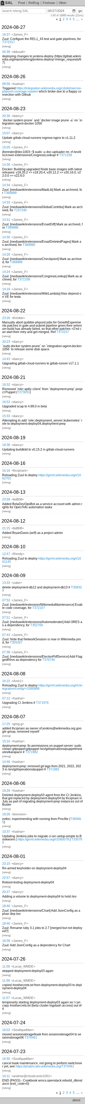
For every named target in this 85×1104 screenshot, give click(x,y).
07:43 (6, 635)
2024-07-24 (13, 1022)
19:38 (6, 445)
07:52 (6, 600)
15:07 (6, 133)
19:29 (6, 790)
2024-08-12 (13, 521)
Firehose (49, 3)
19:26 (6, 814)
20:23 (6, 341)
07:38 (6, 652)
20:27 (6, 892)
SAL (9, 3)
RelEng (33, 3)
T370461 (31, 1037)
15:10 (6, 741)
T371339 (65, 155)
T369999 (10, 193)
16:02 (6, 1030)
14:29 (6, 254)
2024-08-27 (13, 27)
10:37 (6, 831)
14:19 (6, 289)
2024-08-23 (13, 108)
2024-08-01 (13, 856)
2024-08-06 (13, 783)
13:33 (6, 582)
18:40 (6, 923)
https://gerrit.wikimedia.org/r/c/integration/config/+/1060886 (42, 687)
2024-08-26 (13, 76)
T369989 (16, 262)
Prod (21, 3)
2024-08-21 (13, 377)
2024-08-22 (13, 310)
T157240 (20, 210)
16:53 (6, 402)
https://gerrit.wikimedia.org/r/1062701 (41, 476)
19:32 (6, 384)
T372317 (8, 42)
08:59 (6, 84)
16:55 (6, 1058)
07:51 (6, 617)
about (76, 1100)
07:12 (6, 698)
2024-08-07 (13, 716)
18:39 (6, 940)
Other (62, 3)
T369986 (12, 227)
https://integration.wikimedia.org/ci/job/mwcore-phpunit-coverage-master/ (42, 90)
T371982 (31, 752)
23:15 (6, 863)
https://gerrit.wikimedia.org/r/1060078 (43, 839)
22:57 (6, 877)
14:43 (6, 359)
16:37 (6, 34)
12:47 (6, 554)
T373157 (62, 332)
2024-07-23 (13, 1051)
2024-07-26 (13, 959)
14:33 (6, 202)
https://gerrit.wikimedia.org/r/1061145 (41, 560)
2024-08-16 (13, 463)
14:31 (6, 219)
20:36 (6, 116)
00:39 (6, 52)
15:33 (6, 416)
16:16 (6, 470)
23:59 (6, 499)
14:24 (6, 272)
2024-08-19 (13, 437)
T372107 (38, 607)
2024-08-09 (13, 575)
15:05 (6, 147)
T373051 (23, 392)
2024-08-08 (13, 673)
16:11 (6, 1076)
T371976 (42, 702)
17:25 (6, 724)
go (80, 11)
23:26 (6, 318)
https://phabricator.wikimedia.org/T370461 (45, 1066)
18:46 (6, 906)
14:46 (6, 761)
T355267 (16, 642)
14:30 (6, 237)
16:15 (6, 681)
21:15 (6, 528)
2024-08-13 (13, 492)
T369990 (29, 244)
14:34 (6, 185)
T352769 (36, 625)
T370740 (48, 659)
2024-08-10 (13, 546)
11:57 (6, 998)
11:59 (6, 966)
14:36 (6, 164)
